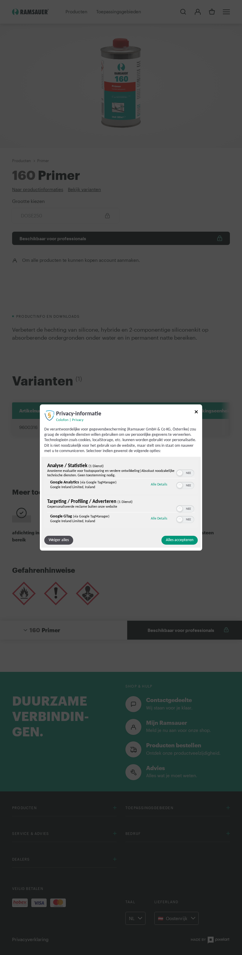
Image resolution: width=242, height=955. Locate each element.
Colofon (62, 420)
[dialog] (121, 477)
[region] (121, 495)
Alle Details (159, 484)
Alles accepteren (179, 540)
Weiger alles (59, 540)
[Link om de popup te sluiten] (196, 413)
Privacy (78, 420)
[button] (179, 473)
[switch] (185, 472)
